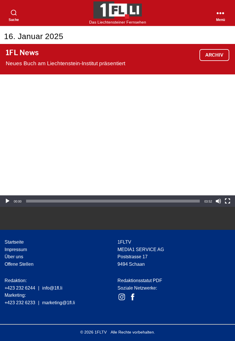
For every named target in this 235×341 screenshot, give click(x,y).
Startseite (14, 242)
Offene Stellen (19, 264)
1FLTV (101, 332)
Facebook (132, 297)
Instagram (121, 297)
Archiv (214, 55)
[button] (117, 140)
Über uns (14, 256)
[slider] (113, 201)
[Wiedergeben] (7, 201)
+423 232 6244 (20, 288)
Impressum (16, 249)
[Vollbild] (227, 201)
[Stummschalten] (218, 201)
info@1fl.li (52, 288)
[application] (117, 140)
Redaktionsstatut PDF (139, 280)
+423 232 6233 (20, 302)
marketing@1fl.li (58, 302)
